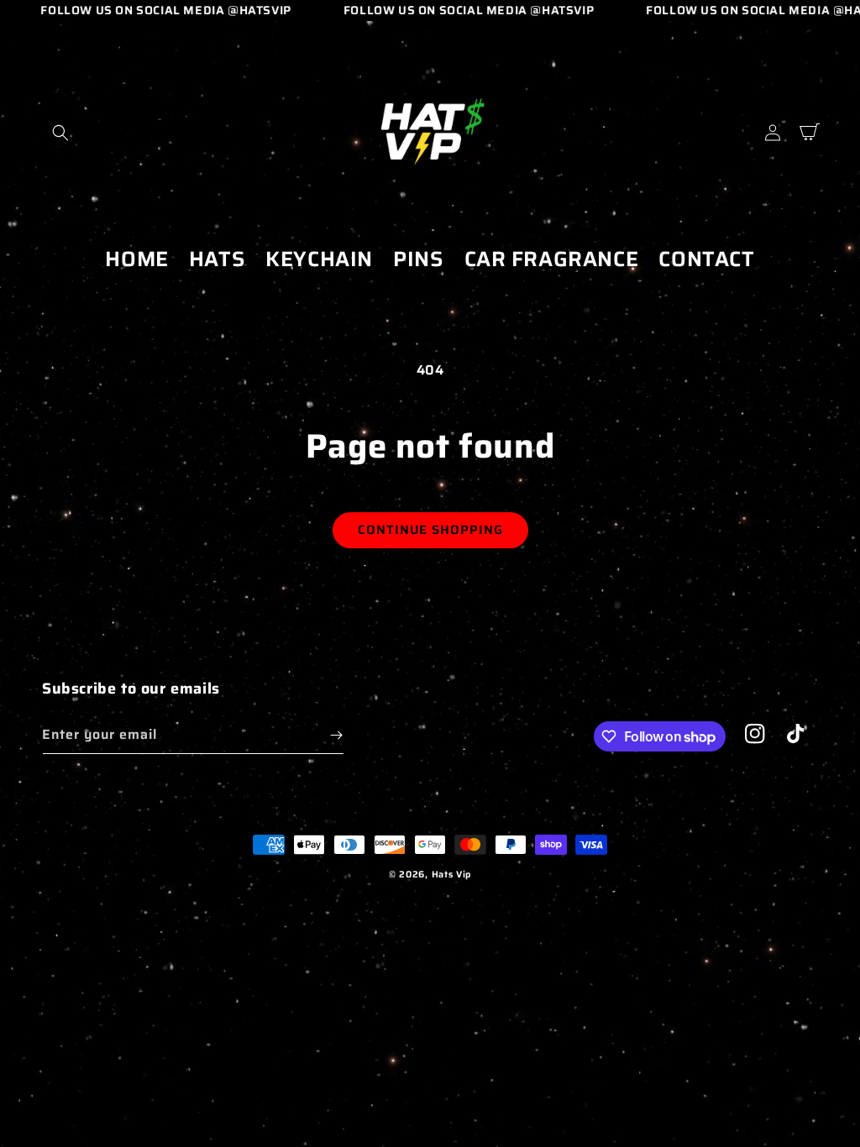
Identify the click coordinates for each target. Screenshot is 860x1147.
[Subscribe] (336, 735)
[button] (60, 132)
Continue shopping (430, 530)
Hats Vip (452, 874)
